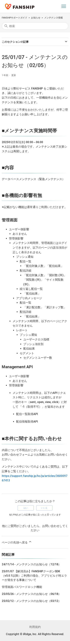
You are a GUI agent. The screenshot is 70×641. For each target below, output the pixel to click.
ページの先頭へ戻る (15, 542)
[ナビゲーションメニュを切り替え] (63, 6)
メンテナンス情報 (53, 17)
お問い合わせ (50, 526)
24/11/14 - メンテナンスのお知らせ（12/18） (31, 564)
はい (26, 508)
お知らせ (35, 17)
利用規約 (35, 627)
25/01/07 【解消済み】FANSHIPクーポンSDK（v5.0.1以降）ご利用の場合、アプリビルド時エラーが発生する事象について (34, 576)
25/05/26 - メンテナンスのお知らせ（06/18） (31, 594)
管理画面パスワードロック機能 (22, 587)
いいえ (44, 508)
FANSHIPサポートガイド (14, 17)
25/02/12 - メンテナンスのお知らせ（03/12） (31, 601)
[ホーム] (20, 6)
